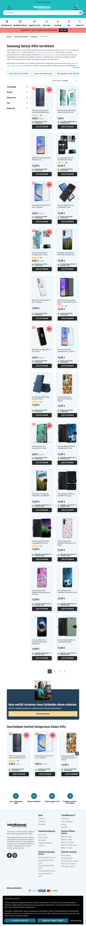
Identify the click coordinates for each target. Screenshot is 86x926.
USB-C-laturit (42, 840)
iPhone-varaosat (66, 855)
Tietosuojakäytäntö (67, 821)
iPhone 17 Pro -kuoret (67, 842)
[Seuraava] (77, 754)
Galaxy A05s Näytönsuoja (43, 74)
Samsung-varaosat (66, 858)
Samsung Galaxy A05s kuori (43, 52)
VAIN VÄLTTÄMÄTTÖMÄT (52, 920)
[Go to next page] (64, 671)
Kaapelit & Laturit (34, 25)
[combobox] (43, 12)
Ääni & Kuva (46, 25)
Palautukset (41, 821)
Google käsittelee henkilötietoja (24, 907)
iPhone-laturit (42, 835)
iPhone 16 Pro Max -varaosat (69, 861)
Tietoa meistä (65, 819)
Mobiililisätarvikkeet (20, 25)
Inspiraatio (64, 827)
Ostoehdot (41, 819)
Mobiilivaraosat (7, 25)
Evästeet (63, 824)
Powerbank (57, 25)
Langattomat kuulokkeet (45, 843)
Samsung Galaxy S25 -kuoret (46, 871)
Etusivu (9, 36)
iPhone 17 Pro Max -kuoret (69, 845)
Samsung (34, 36)
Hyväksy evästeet (20, 920)
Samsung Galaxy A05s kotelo (50, 55)
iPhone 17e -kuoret (66, 848)
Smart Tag (41, 846)
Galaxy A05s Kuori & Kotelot (19, 74)
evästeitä (53, 903)
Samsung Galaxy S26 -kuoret (46, 857)
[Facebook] (9, 855)
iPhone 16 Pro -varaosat (68, 864)
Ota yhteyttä (41, 824)
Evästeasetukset (75, 920)
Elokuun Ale (80, 25)
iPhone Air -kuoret (66, 839)
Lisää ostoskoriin (42, 127)
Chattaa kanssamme (43, 714)
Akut (68, 25)
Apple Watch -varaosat (68, 866)
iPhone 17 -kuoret (66, 837)
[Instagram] (14, 855)
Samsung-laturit (43, 837)
